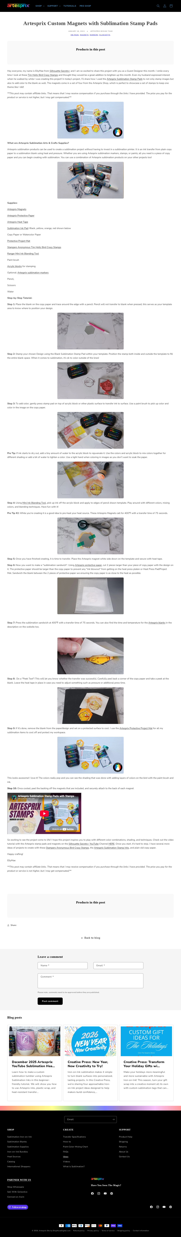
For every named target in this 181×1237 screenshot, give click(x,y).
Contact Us (124, 1156)
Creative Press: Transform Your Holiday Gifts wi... (144, 1064)
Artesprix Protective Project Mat (136, 728)
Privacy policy (93, 1231)
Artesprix (42, 1231)
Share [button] (13, 925)
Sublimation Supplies (18, 1146)
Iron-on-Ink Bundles (17, 1151)
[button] (40, 6)
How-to (67, 1141)
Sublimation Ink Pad (17, 228)
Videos (66, 1161)
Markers (94, 35)
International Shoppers (18, 1166)
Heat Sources (14, 1156)
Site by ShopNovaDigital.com (58, 1231)
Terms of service (108, 1231)
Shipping (123, 1141)
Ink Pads (75, 35)
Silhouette (104, 35)
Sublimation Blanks (17, 1141)
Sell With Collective (17, 1191)
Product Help (125, 1136)
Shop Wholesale (15, 1187)
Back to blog (92, 938)
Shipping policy (123, 1231)
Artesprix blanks (156, 622)
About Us (123, 1151)
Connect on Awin (15, 1196)
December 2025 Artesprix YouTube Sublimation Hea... (33, 1064)
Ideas (65, 1156)
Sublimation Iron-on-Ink (19, 1136)
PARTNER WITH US (19, 1180)
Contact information (141, 1231)
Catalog (11, 1161)
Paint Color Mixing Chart (75, 1146)
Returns (123, 1146)
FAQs (65, 1151)
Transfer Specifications (74, 1136)
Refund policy (79, 1231)
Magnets (84, 35)
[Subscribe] (113, 1119)
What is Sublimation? (74, 1166)
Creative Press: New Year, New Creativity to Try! (88, 1064)
